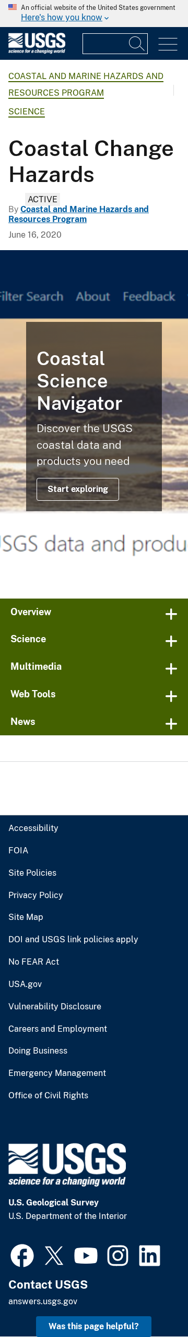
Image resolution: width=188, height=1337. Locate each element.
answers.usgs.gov (42, 1301)
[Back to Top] (150, 1299)
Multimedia (36, 666)
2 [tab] (70, 561)
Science (26, 111)
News (23, 721)
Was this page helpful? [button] (94, 1326)
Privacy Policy (35, 895)
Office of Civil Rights (48, 1095)
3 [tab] (86, 561)
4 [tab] (102, 561)
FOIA (18, 850)
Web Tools (33, 694)
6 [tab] (133, 561)
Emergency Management (57, 1073)
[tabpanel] (94, 416)
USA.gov (25, 984)
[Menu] (168, 44)
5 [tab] (117, 561)
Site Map (25, 917)
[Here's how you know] (94, 13)
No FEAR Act (33, 962)
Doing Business (37, 1051)
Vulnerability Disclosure (54, 1006)
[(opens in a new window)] (22, 1254)
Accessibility (33, 828)
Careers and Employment (57, 1029)
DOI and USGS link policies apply (73, 939)
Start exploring (78, 489)
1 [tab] (55, 561)
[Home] (36, 51)
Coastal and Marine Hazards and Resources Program (78, 214)
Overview (30, 611)
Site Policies (32, 873)
